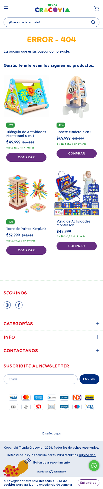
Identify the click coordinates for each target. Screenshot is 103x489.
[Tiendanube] (52, 472)
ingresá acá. (87, 455)
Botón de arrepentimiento (51, 462)
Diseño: (51, 433)
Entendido (88, 482)
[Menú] (6, 8)
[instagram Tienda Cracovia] (7, 305)
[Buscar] (93, 22)
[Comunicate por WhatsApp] (94, 465)
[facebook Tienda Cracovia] (19, 305)
